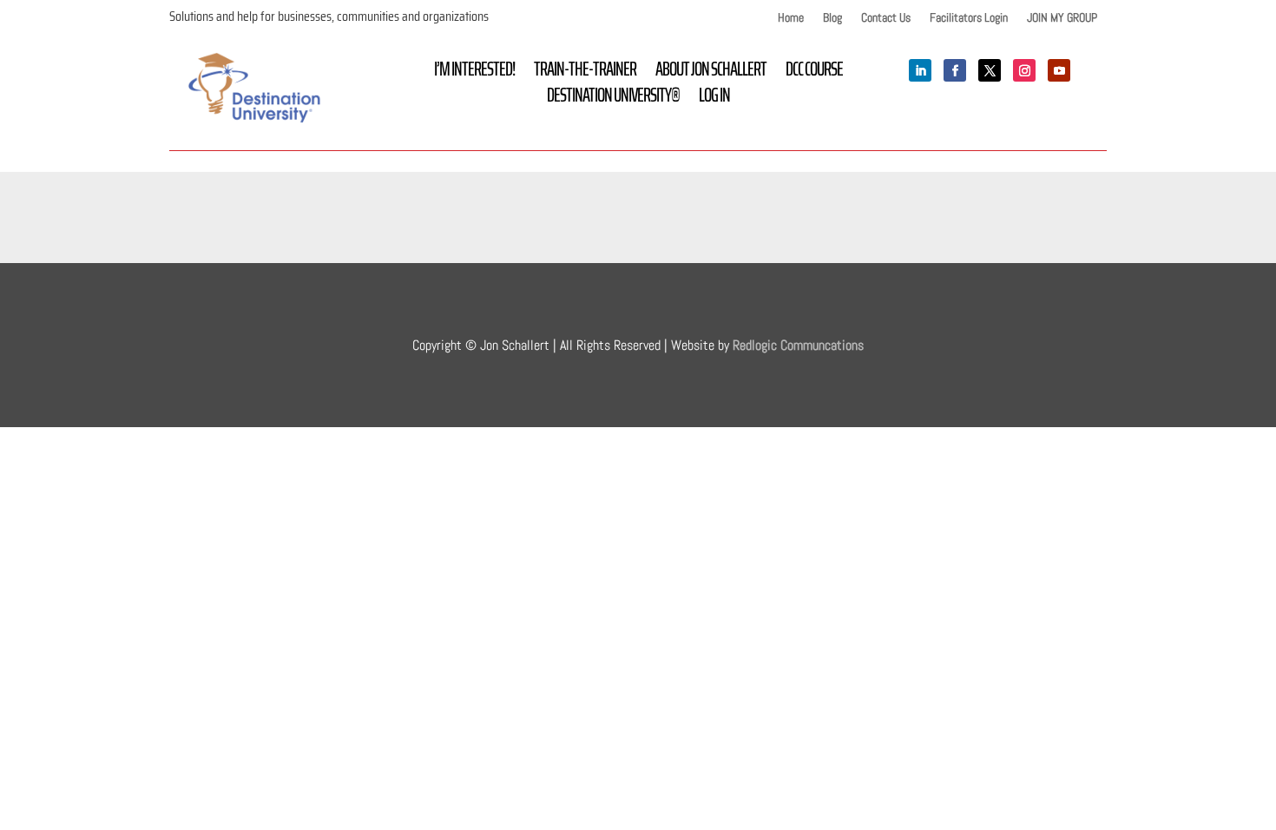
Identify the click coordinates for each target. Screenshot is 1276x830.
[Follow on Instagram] (1024, 70)
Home (791, 18)
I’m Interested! (474, 72)
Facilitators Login (969, 18)
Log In (714, 99)
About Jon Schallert (710, 72)
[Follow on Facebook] (955, 70)
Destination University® (613, 99)
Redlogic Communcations (798, 345)
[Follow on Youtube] (1059, 70)
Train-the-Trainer (585, 72)
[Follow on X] (989, 70)
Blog (832, 18)
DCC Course (814, 72)
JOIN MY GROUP (1062, 18)
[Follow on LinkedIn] (920, 70)
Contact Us (886, 18)
